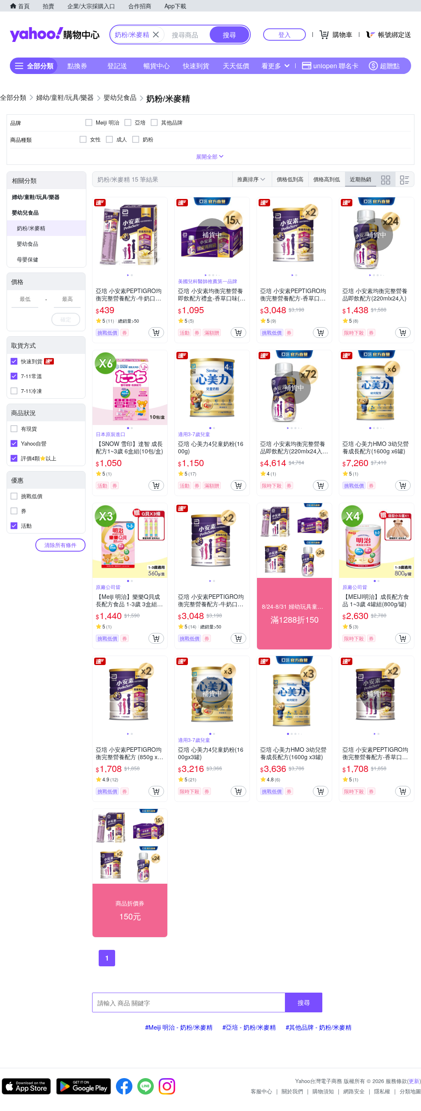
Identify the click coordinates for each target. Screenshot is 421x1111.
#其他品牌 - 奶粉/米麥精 (319, 1027)
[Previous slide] (98, 234)
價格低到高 (290, 179)
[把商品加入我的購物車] (156, 332)
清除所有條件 (60, 545)
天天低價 (236, 65)
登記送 (117, 65)
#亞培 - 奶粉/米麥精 (249, 1027)
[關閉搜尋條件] (156, 34)
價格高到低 (326, 179)
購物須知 (323, 1091)
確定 (65, 319)
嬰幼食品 (27, 243)
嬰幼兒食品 (25, 212)
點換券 (77, 65)
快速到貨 (196, 65)
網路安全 (354, 1091)
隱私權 (382, 1091)
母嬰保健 (27, 259)
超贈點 (390, 65)
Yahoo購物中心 (54, 34)
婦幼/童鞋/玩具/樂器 (36, 197)
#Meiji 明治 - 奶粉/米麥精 (179, 1027)
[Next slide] (162, 234)
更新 (414, 1081)
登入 (284, 34)
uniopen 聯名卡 (336, 65)
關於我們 (292, 1091)
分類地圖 (410, 1091)
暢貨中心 (156, 65)
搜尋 (304, 1002)
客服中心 (261, 1091)
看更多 (271, 65)
